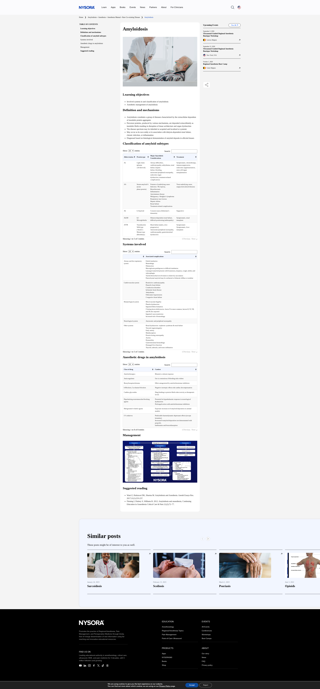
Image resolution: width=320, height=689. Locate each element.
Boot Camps (207, 638)
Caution (158, 369)
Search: (167, 151)
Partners (153, 7)
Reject (205, 685)
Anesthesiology (168, 627)
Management (84, 47)
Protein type (141, 157)
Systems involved (86, 40)
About (163, 7)
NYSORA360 (167, 657)
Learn (104, 7)
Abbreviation (128, 157)
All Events (206, 627)
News (142, 7)
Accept (192, 685)
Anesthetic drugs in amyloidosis (91, 43)
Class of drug (128, 369)
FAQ (203, 661)
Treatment (180, 157)
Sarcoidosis (94, 586)
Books (122, 7)
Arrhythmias (150, 292)
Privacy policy (207, 665)
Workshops (206, 635)
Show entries (131, 151)
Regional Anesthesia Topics (173, 631)
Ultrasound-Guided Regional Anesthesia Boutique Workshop (218, 35)
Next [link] (193, 239)
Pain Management (169, 635)
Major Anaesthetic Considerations (156, 157)
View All (233, 25)
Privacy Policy (164, 686)
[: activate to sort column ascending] (134, 256)
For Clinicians (177, 7)
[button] (208, 539)
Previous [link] (186, 239)
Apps (113, 7)
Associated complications (155, 256)
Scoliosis (158, 586)
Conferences (207, 631)
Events (133, 7)
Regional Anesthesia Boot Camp (215, 64)
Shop (164, 665)
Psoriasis (224, 586)
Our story (205, 654)
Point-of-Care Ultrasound (172, 638)
